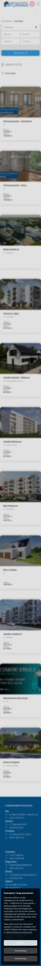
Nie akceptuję (20, 951)
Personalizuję (20, 959)
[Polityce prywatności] (22, 932)
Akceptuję (20, 943)
